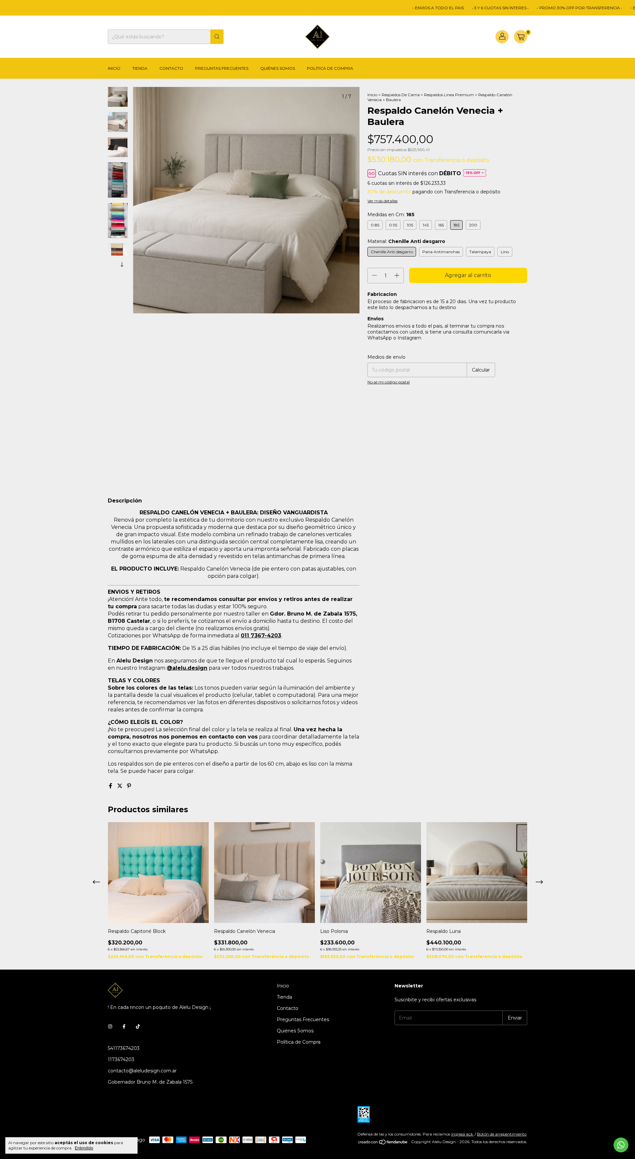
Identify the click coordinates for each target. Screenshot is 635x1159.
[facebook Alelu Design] (124, 1026)
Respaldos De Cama (401, 94)
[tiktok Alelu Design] (138, 1026)
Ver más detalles (382, 200)
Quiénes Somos (277, 68)
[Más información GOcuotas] (474, 173)
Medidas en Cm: (390, 215)
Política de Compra (330, 68)
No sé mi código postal (388, 382)
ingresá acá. (462, 1134)
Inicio (114, 68)
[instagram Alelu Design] (110, 1026)
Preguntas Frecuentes (221, 68)
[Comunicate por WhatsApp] (621, 1145)
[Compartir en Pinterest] (129, 786)
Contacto (171, 68)
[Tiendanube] (383, 1143)
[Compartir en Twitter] (120, 786)
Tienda (140, 68)
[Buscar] (217, 36)
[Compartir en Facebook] (111, 786)
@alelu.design (187, 668)
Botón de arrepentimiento (502, 1134)
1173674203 (121, 1059)
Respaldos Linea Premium (449, 94)
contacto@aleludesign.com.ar (142, 1071)
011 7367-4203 (261, 635)
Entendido (84, 1148)
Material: (406, 241)
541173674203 (124, 1048)
